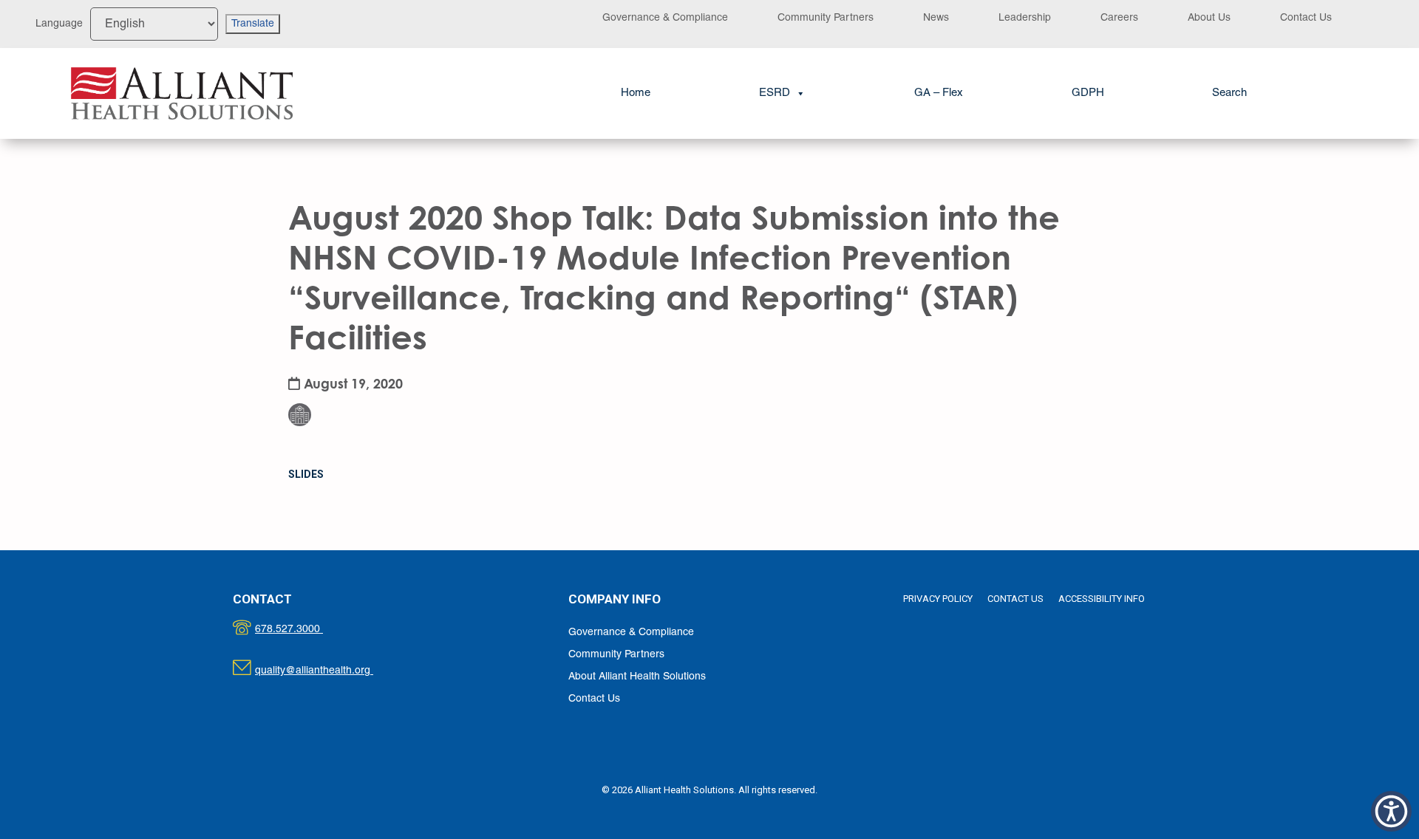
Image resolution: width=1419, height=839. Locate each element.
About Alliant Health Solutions (637, 677)
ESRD (774, 93)
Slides (306, 474)
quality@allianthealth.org (327, 671)
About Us (1209, 18)
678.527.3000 (304, 629)
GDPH (1088, 93)
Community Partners (825, 18)
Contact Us (1306, 18)
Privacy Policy (938, 598)
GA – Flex (938, 93)
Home (635, 93)
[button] (1229, 93)
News (936, 18)
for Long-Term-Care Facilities (309, 377)
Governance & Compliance (665, 18)
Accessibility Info (1101, 598)
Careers (1119, 18)
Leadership (1024, 18)
